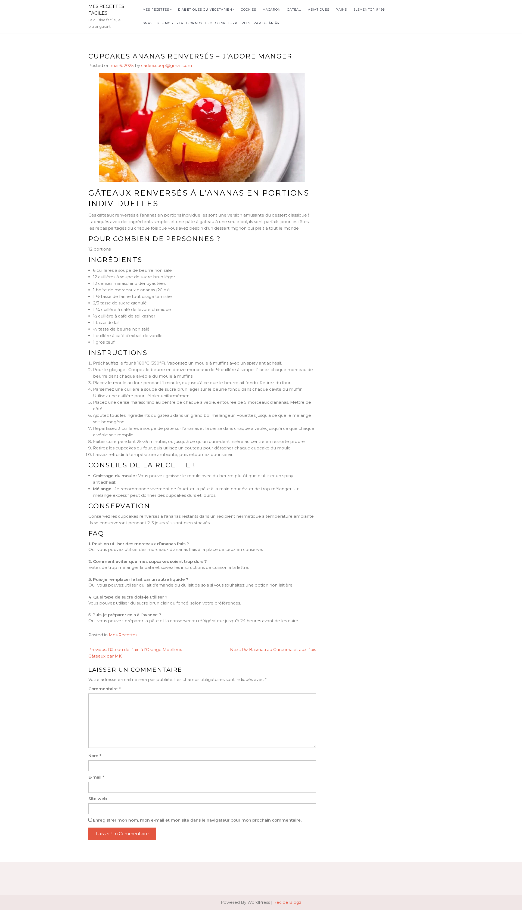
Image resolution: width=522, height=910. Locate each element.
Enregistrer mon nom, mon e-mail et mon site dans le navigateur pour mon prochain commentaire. (197, 820)
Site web (97, 798)
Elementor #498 (369, 9)
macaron (272, 9)
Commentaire (104, 688)
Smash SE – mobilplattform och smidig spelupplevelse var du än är (211, 23)
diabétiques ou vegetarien (205, 9)
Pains (341, 9)
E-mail (96, 777)
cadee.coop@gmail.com (166, 65)
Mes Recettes (156, 9)
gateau (294, 9)
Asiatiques (318, 9)
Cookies (248, 9)
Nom (94, 755)
